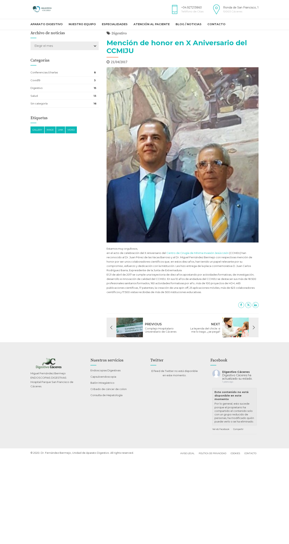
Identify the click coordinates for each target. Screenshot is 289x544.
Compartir (238, 429)
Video (71, 129)
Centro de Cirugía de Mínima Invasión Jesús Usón (198, 252)
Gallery (37, 129)
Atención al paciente (151, 24)
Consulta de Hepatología (106, 395)
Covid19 (35, 80)
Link (60, 129)
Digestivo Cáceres (236, 372)
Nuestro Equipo (82, 24)
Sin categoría (39, 103)
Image (50, 129)
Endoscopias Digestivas (105, 370)
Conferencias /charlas (44, 72)
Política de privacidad (212, 453)
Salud (34, 95)
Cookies (235, 453)
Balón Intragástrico (102, 382)
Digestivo (119, 33)
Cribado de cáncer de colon (108, 389)
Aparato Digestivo (46, 24)
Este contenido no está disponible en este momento (231, 395)
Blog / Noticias (189, 24)
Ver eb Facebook (220, 429)
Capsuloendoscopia (103, 376)
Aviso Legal (187, 453)
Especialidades (115, 24)
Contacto (216, 24)
